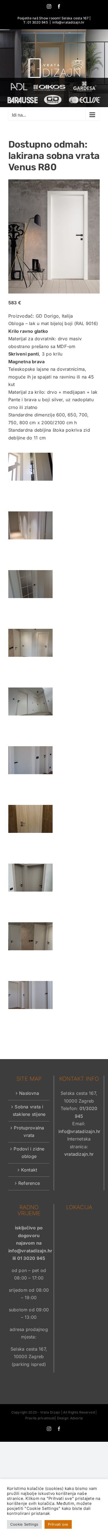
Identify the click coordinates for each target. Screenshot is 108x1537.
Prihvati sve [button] (58, 1524)
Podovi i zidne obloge (29, 1152)
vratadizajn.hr (79, 1154)
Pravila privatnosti (40, 1418)
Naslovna (29, 1093)
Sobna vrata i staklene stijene (29, 1110)
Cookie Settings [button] (24, 1524)
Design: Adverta (70, 1418)
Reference (29, 1183)
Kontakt (29, 1170)
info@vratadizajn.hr (68, 22)
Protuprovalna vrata (29, 1131)
